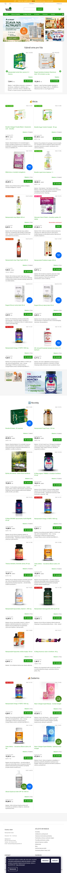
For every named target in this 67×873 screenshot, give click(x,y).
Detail (58, 226)
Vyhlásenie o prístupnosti (41, 834)
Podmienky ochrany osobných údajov (44, 838)
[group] (19, 71)
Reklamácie (37, 844)
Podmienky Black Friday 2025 (42, 850)
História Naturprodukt (40, 848)
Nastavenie (12, 869)
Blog (36, 846)
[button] (5, 29)
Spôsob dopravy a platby (41, 842)
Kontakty (31, 3)
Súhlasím (54, 860)
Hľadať (39, 9)
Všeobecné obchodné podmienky (43, 836)
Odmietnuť (45, 860)
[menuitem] (5, 14)
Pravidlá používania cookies (42, 840)
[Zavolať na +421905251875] (6, 3)
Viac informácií (19, 865)
